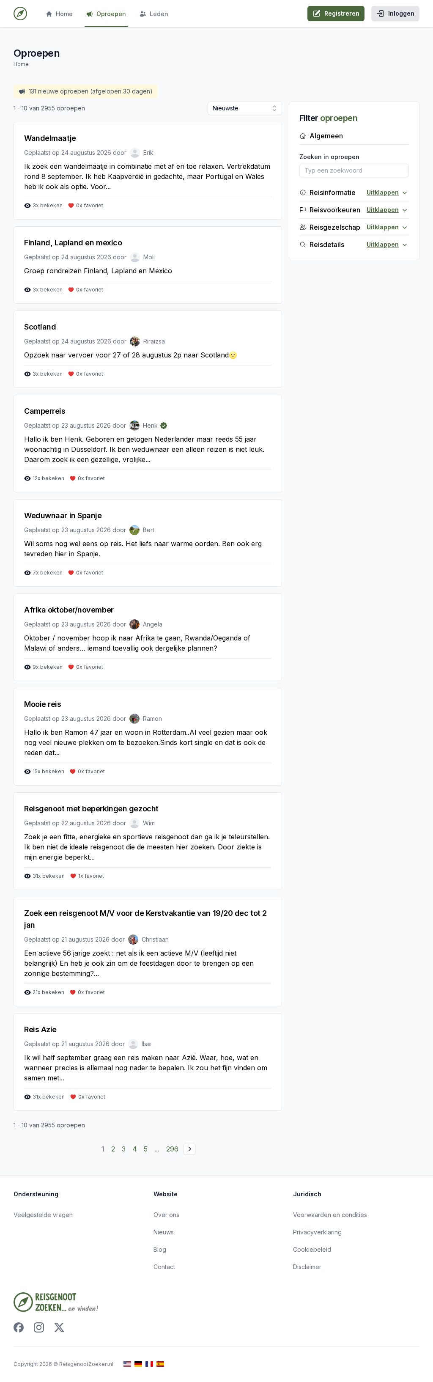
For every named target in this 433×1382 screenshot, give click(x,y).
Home (64, 13)
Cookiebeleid (312, 1249)
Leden (159, 13)
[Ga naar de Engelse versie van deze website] (127, 1364)
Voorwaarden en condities (330, 1214)
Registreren (341, 13)
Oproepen (111, 13)
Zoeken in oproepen (329, 156)
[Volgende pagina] (189, 1149)
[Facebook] (19, 1327)
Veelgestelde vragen (43, 1214)
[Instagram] (39, 1327)
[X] (59, 1327)
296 (172, 1149)
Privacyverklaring (317, 1232)
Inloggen (401, 13)
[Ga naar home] (20, 13)
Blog (159, 1249)
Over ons (166, 1214)
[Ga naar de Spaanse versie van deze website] (160, 1364)
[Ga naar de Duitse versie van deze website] (138, 1364)
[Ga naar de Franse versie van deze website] (149, 1364)
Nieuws (163, 1232)
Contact (164, 1266)
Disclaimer (307, 1266)
